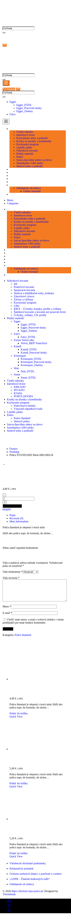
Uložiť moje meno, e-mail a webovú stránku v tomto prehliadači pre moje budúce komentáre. (33, 621)
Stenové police (22, 421)
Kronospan (20, 355)
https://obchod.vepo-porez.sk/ (28, 891)
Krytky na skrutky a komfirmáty (24, 399)
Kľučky (18, 393)
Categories (12, 203)
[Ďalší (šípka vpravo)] (65, 458)
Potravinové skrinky (25, 405)
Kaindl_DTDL (29, 349)
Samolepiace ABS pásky (20, 427)
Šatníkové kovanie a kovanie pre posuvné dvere (40, 311)
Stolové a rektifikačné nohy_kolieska (34, 293)
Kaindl (17, 346)
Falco (12, 114)
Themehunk (9, 894)
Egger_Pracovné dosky (29, 108)
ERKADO (20, 386)
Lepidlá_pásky (15, 411)
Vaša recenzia (11, 577)
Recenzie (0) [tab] (16, 518)
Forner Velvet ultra (24, 340)
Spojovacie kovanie (24, 290)
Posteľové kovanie (24, 286)
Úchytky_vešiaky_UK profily (30, 315)
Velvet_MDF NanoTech (34, 343)
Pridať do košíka (12, 506)
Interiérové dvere (16, 383)
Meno (7, 606)
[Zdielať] (52, 4)
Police (10, 415)
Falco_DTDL (28, 336)
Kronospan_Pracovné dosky (36, 361)
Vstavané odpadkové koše (28, 408)
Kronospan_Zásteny (32, 365)
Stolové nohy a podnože (20, 430)
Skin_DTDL (28, 371)
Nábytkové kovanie (17, 280)
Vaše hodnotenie (13, 571)
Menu (10, 200)
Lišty (16, 305)
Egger (12, 101)
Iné (15, 283)
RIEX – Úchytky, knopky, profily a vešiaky (37, 308)
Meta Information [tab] (18, 521)
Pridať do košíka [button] (18, 713)
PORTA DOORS (23, 396)
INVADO (19, 390)
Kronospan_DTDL (31, 358)
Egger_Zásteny (24, 111)
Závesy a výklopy (23, 299)
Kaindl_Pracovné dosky (34, 352)
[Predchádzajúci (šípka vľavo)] (6, 458)
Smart (17, 374)
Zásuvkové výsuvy (24, 296)
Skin (16, 368)
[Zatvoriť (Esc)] (59, 4)
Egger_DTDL (24, 104)
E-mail (7, 612)
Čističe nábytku (15, 380)
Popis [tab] (12, 515)
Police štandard (22, 418)
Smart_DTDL (28, 377)
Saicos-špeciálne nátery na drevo (24, 424)
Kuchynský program (25, 302)
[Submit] (4, 32)
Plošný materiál (15, 318)
